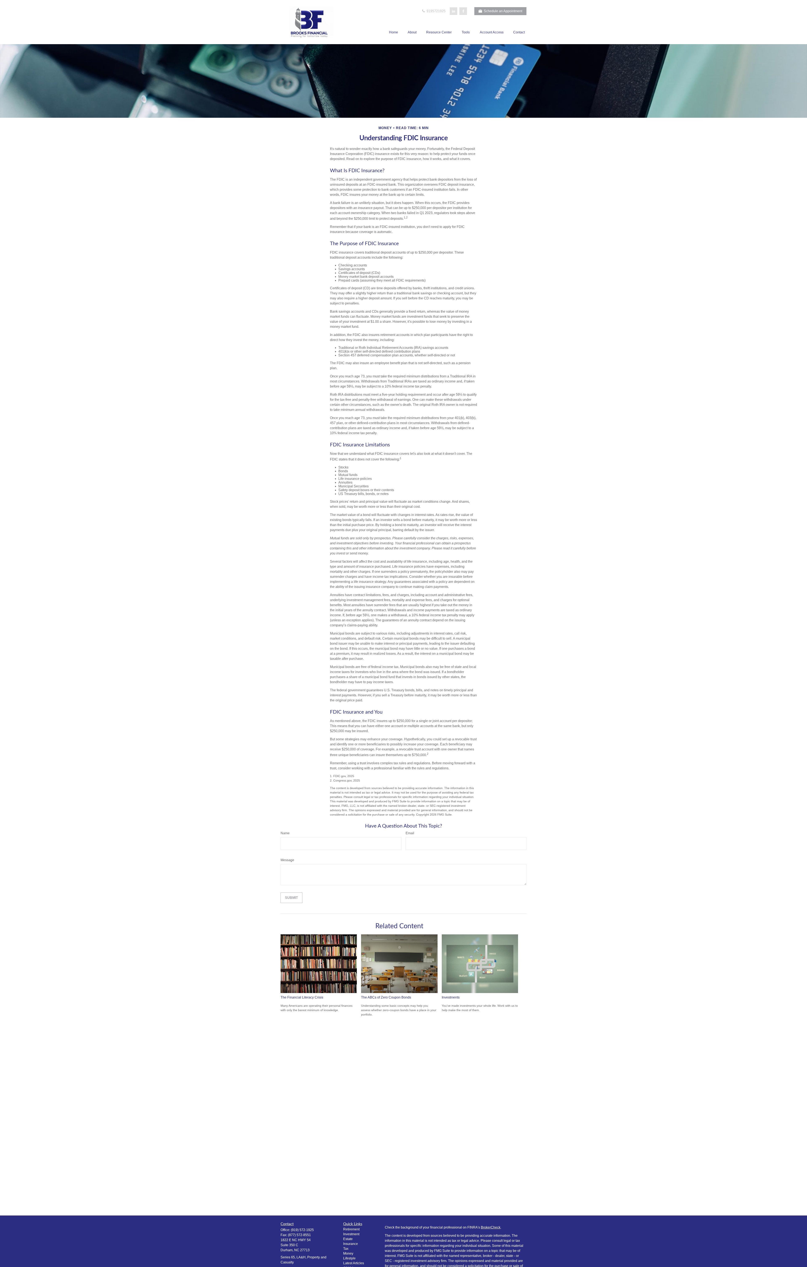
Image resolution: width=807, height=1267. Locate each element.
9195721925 (436, 11)
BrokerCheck (490, 1227)
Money (348, 1253)
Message (287, 860)
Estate (348, 1239)
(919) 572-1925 (302, 1230)
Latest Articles (353, 1263)
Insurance (350, 1244)
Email (410, 833)
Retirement (351, 1229)
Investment (351, 1234)
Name (285, 833)
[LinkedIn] (453, 11)
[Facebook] (463, 11)
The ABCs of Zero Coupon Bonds (386, 997)
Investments (451, 997)
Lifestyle (349, 1258)
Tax (345, 1248)
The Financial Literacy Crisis (302, 997)
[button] (393, 32)
